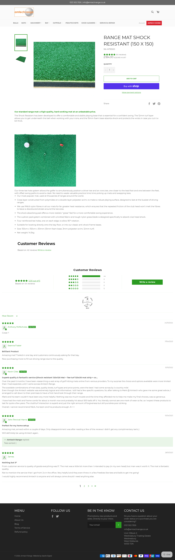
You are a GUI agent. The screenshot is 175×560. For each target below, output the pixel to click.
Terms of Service (22, 528)
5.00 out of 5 (34, 281)
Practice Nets (72, 23)
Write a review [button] (147, 282)
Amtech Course (154, 23)
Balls (15, 23)
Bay (47, 23)
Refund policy (21, 532)
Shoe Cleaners (88, 23)
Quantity (108, 64)
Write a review (44, 250)
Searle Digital (47, 556)
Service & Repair (107, 23)
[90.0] (87, 302)
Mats (23, 23)
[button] (110, 54)
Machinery (35, 23)
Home (17, 516)
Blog (16, 524)
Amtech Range (26, 556)
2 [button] (84, 486)
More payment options (131, 92)
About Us (18, 520)
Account (142, 23)
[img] (8, 323)
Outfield (57, 23)
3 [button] (88, 486)
